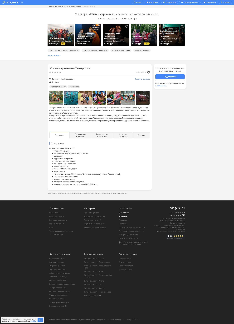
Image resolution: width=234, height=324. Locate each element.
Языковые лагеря (56, 262)
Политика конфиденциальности (132, 227)
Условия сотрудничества (94, 216)
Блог (51, 227)
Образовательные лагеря (59, 273)
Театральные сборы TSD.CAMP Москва (85, 35)
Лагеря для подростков (59, 302)
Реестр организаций (92, 220)
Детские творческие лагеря (95, 50)
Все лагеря (153, 2)
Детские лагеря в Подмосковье (97, 262)
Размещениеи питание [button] (80, 135)
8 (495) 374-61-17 (132, 320)
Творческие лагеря (57, 266)
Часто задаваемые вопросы (61, 231)
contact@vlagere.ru (177, 212)
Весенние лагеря (126, 266)
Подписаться (170, 76)
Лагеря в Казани (142, 50)
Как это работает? (191, 2)
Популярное (171, 2)
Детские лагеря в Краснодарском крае (98, 267)
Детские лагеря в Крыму (94, 271)
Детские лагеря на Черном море (97, 292)
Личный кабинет (56, 235)
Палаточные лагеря (57, 299)
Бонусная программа (58, 220)
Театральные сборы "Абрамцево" (112, 35)
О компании (124, 213)
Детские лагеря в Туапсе (94, 288)
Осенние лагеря (125, 269)
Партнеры (123, 224)
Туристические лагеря (58, 295)
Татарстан (62, 6)
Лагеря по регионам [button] (93, 254)
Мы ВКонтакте (176, 215)
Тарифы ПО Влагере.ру (128, 238)
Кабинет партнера (91, 213)
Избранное (211, 2)
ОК (40, 320)
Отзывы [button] (141, 135)
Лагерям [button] (89, 208)
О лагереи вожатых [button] (122, 135)
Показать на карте (142, 79)
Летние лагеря (125, 258)
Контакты (123, 216)
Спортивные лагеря (57, 258)
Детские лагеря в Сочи (93, 284)
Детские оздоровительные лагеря (63, 50)
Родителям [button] (56, 208)
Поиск (138, 2)
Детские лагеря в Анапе (94, 281)
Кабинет (226, 2)
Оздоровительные (74, 6)
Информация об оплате (128, 235)
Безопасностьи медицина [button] (102, 135)
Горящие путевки (56, 216)
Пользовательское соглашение (131, 231)
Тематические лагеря (58, 269)
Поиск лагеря (54, 213)
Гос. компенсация (56, 224)
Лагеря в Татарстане (121, 50)
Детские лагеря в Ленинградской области (98, 276)
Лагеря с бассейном (57, 288)
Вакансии (123, 220)
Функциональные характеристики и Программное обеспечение (133, 243)
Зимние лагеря (125, 262)
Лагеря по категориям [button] (59, 254)
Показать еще (53, 55)
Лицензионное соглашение (95, 227)
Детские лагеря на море (94, 258)
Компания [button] (125, 208)
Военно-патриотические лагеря (62, 284)
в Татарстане (160, 86)
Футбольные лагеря (57, 280)
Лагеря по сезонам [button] (128, 254)
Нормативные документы (94, 224)
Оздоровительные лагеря (59, 291)
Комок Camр (137, 36)
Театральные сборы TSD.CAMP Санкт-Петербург (168, 33)
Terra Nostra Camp (56, 39)
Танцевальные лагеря (58, 277)
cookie (33, 321)
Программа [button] (59, 135)
